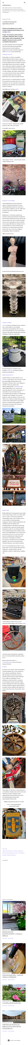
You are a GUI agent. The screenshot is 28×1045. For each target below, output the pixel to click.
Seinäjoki (4, 855)
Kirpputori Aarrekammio (8, 200)
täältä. (9, 32)
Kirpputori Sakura (6, 322)
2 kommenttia (11, 1005)
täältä (16, 89)
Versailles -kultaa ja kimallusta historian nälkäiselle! (11, 1026)
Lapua (16, 852)
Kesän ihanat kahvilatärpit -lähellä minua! (12, 934)
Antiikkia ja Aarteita (7, 54)
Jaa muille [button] (4, 848)
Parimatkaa (6, 5)
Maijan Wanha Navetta (7, 375)
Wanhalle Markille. (18, 386)
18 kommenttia (11, 979)
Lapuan (4, 325)
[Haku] (25, 2)
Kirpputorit (20, 850)
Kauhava (16, 850)
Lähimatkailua (21, 852)
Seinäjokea (5, 379)
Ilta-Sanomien (9, 370)
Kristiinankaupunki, (7, 662)
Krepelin (4, 666)
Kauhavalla (8, 51)
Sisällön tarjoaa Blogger (15, 1040)
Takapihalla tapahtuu (11, 855)
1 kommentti (10, 938)
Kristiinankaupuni (10, 852)
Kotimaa (4, 852)
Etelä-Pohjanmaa (9, 850)
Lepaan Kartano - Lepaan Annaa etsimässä (12, 976)
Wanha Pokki (5, 510)
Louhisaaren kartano (11, 1003)
